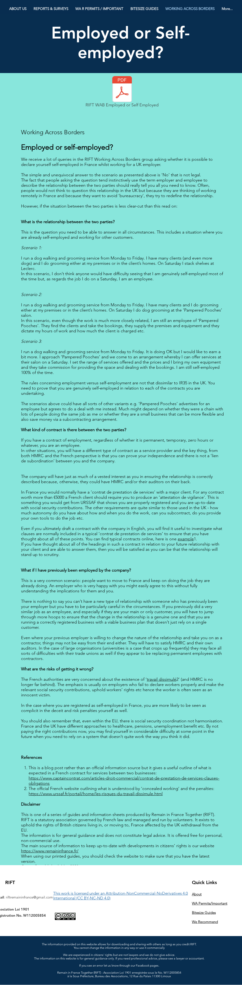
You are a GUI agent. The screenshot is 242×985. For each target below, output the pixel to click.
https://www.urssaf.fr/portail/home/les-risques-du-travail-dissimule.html (96, 793)
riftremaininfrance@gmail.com (29, 897)
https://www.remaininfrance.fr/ (49, 851)
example (186, 539)
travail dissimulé (161, 679)
